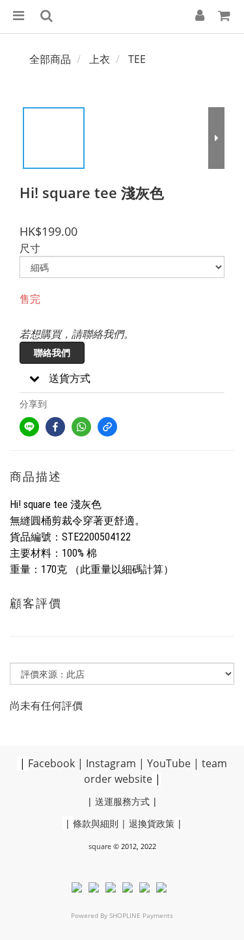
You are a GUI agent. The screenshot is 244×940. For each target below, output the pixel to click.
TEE (137, 59)
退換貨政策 (151, 823)
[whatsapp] (81, 427)
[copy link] (107, 427)
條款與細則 (95, 823)
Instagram (111, 763)
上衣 (99, 59)
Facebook (51, 763)
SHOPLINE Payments (141, 915)
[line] (29, 427)
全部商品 (50, 59)
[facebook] (55, 427)
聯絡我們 (52, 352)
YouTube (169, 763)
